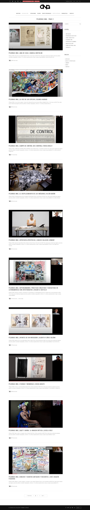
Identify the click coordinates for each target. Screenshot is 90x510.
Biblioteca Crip (69, 43)
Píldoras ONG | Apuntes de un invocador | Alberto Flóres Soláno (32, 337)
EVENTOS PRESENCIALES (46, 13)
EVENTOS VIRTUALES (56, 13)
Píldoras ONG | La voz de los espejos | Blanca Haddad (28, 99)
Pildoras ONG (69, 39)
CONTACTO (72, 13)
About (66, 64)
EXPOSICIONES (33, 13)
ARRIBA (78, 507)
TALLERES (39, 13)
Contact (67, 66)
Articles (67, 59)
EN (77, 1)
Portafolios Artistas (71, 35)
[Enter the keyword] (80, 24)
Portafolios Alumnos (71, 41)
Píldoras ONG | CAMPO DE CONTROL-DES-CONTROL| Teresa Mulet (31, 146)
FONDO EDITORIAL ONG (71, 45)
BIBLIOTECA (65, 13)
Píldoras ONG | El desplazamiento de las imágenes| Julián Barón (32, 194)
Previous (29, 495)
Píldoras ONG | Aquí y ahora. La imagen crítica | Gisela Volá (30, 430)
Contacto (68, 47)
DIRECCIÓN (37, 1)
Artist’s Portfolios (70, 61)
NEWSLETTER (69, 1)
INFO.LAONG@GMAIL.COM (28, 1)
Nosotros (18, 13)
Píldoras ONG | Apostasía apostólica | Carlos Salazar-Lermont (32, 240)
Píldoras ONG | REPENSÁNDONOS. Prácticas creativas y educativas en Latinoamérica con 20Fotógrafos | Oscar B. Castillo (33, 289)
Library (67, 62)
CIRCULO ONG (25, 13)
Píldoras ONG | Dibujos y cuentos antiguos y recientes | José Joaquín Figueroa (34, 478)
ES (74, 1)
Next (43, 495)
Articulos (68, 34)
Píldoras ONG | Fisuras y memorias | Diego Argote (27, 384)
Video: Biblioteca (70, 37)
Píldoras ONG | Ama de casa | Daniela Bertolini (25, 53)
